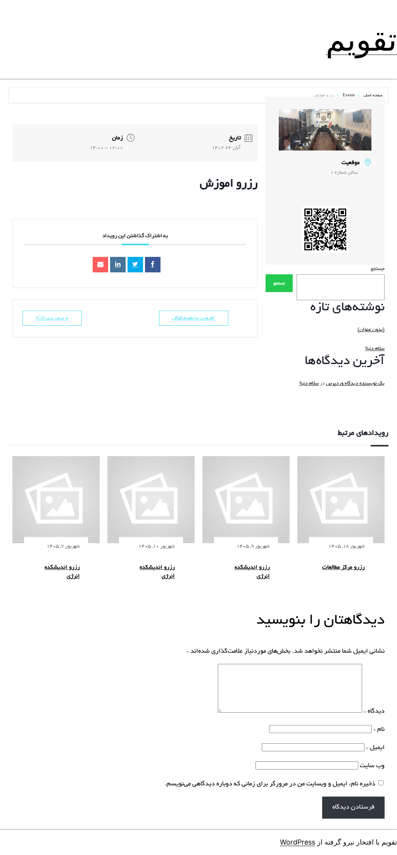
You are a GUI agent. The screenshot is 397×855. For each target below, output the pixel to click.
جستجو (378, 269)
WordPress (297, 842)
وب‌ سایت (372, 766)
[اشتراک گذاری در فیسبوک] (153, 264)
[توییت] (135, 264)
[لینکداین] (118, 264)
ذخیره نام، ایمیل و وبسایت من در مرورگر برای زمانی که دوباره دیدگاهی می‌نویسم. (270, 784)
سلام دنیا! (375, 349)
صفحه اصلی (372, 96)
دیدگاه (374, 711)
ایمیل (375, 747)
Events (349, 96)
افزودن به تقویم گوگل (194, 318)
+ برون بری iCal (52, 318)
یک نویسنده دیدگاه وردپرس (355, 383)
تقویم (361, 39)
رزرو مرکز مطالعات (343, 567)
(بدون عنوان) (371, 330)
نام (379, 729)
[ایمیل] (100, 264)
